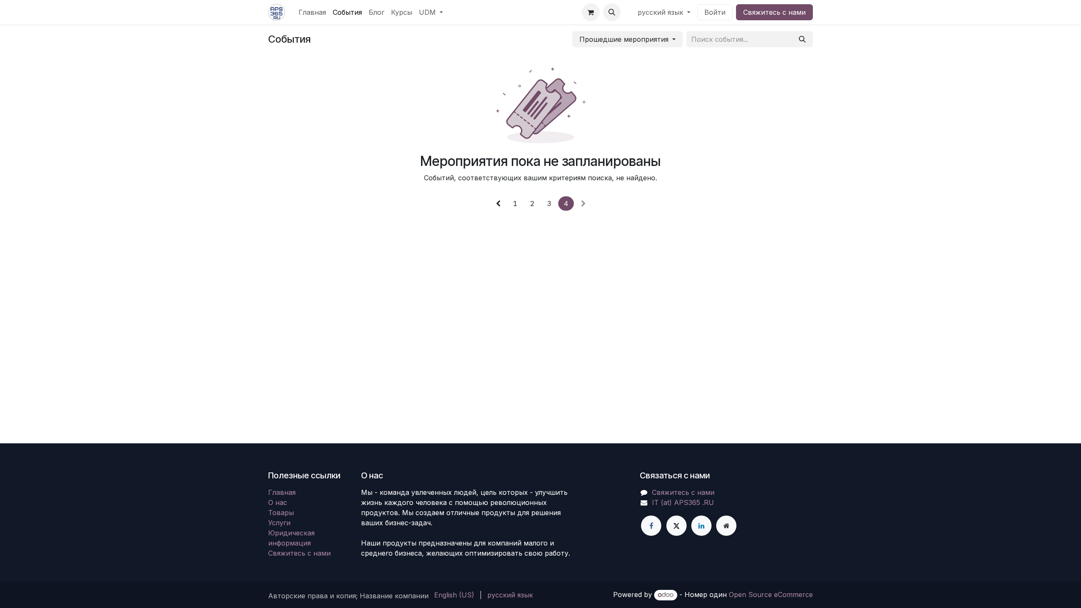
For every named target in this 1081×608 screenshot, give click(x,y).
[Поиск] (802, 39)
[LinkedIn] (701, 526)
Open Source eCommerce (771, 594)
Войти (714, 12)
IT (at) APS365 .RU (683, 502)
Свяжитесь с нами (774, 12)
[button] (612, 12)
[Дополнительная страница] (726, 526)
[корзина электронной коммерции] (591, 12)
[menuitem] (312, 12)
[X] (676, 526)
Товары (281, 512)
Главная (282, 492)
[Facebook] (651, 526)
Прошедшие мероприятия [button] (625, 39)
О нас (277, 502)
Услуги (279, 522)
